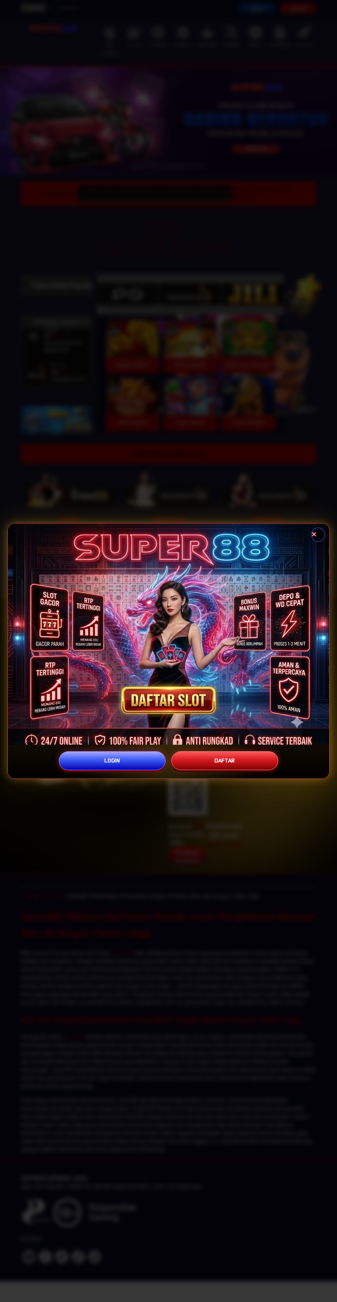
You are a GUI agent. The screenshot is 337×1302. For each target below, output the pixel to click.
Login (112, 760)
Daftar (225, 760)
